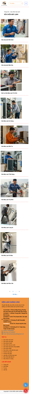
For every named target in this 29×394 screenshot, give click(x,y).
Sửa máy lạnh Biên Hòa (7, 65)
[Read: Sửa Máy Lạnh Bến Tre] (14, 134)
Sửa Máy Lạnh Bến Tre (7, 146)
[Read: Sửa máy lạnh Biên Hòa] (14, 53)
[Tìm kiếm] (22, 3)
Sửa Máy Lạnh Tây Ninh (7, 199)
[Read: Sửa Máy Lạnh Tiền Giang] (11, 161)
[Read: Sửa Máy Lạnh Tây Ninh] (14, 188)
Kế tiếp (15, 294)
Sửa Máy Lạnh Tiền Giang (7, 174)
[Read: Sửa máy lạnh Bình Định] (14, 28)
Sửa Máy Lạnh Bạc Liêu (7, 283)
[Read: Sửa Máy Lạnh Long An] (8, 214)
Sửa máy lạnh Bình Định (7, 39)
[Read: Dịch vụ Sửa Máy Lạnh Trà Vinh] (11, 80)
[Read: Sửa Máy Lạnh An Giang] (11, 108)
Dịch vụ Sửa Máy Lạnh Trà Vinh (9, 93)
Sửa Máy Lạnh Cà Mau (7, 255)
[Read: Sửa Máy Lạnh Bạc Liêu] (8, 270)
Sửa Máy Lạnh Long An (7, 227)
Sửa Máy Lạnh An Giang (7, 121)
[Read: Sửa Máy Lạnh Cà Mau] (8, 242)
